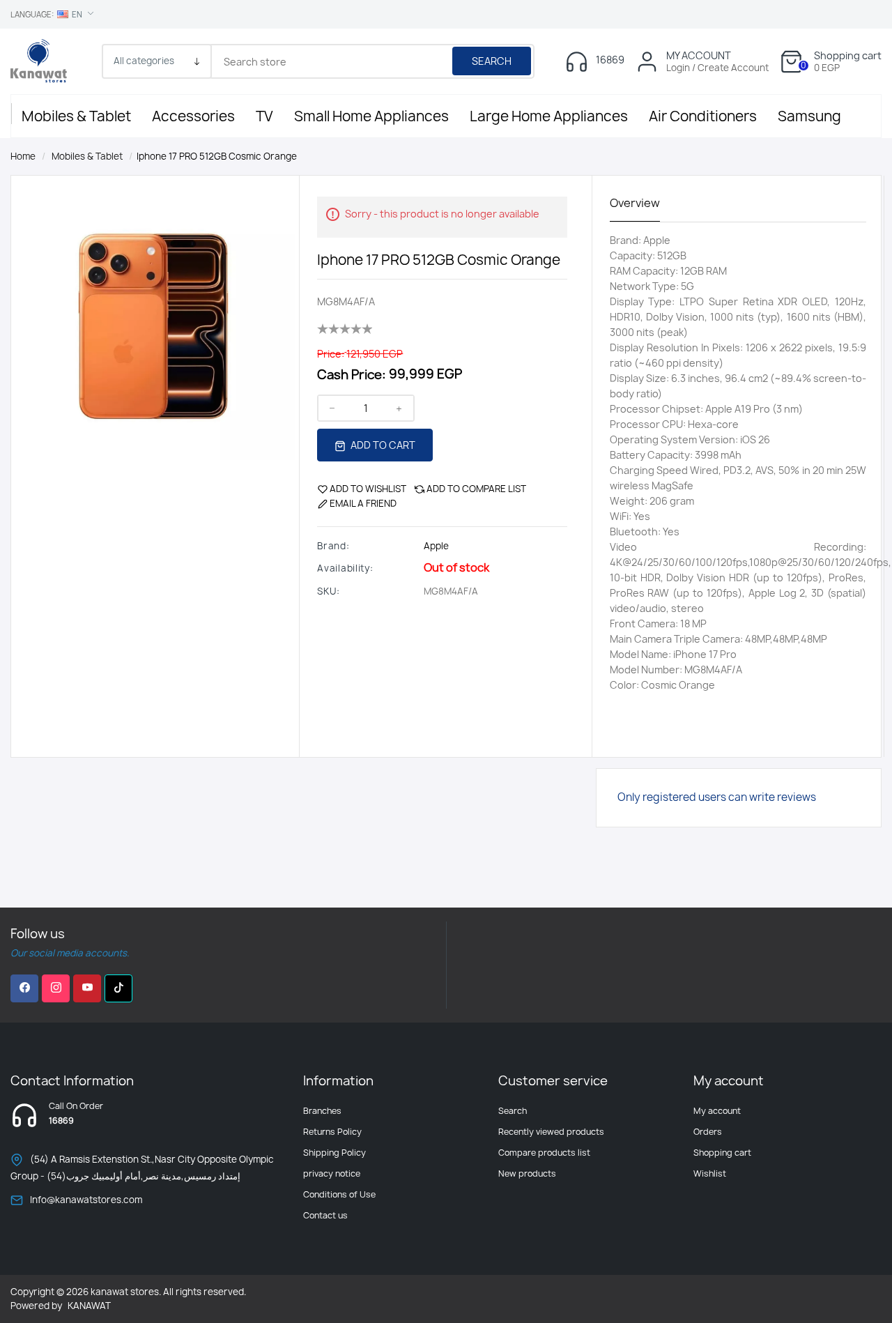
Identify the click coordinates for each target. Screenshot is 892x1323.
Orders (707, 1132)
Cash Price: (351, 374)
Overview (635, 203)
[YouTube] (87, 988)
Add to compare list (476, 488)
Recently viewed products (551, 1132)
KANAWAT (89, 1305)
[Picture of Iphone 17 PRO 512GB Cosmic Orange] (153, 316)
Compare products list (544, 1152)
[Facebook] (24, 988)
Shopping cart (722, 1152)
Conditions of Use (339, 1194)
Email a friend (363, 503)
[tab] (635, 203)
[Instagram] (56, 988)
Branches (322, 1111)
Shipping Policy (334, 1152)
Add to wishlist (368, 488)
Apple (436, 546)
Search (492, 61)
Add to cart (381, 445)
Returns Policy (332, 1132)
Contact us (325, 1215)
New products (527, 1173)
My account (717, 1111)
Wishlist (709, 1173)
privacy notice (331, 1173)
